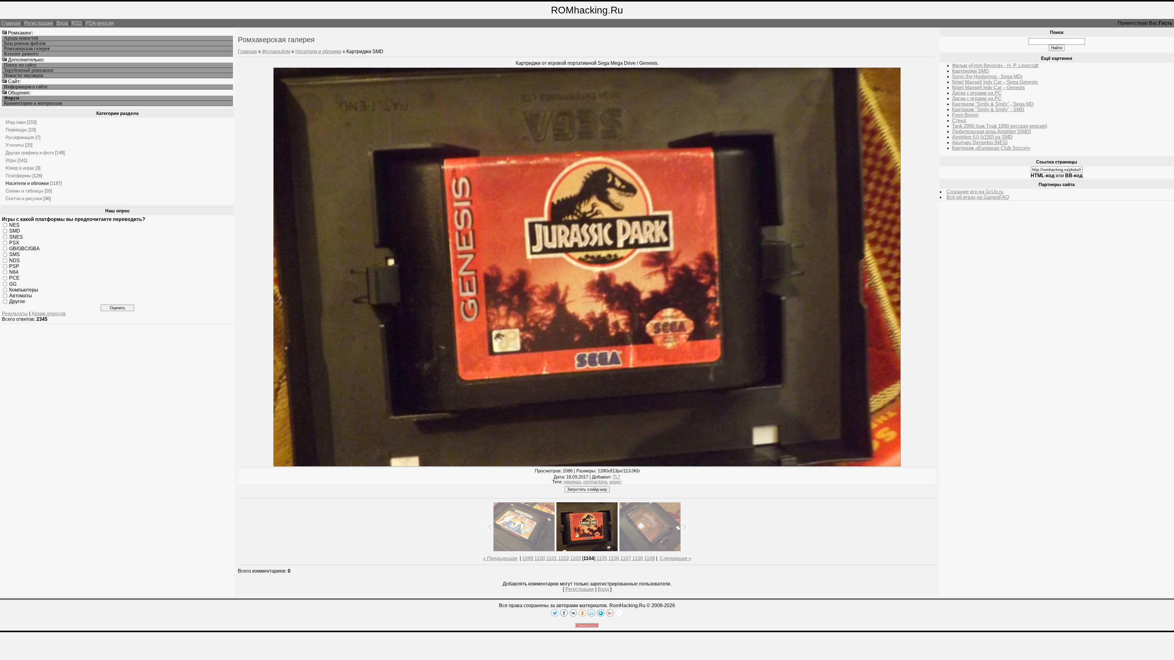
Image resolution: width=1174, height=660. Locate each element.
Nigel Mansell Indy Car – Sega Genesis (995, 82)
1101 (551, 558)
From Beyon (965, 115)
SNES (16, 236)
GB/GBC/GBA (24, 248)
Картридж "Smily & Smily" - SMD (988, 109)
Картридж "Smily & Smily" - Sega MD (993, 104)
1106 (613, 558)
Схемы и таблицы (24, 190)
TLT (616, 477)
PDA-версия (100, 23)
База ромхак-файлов (25, 43)
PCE (14, 277)
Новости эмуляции (23, 75)
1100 (539, 558)
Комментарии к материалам (33, 103)
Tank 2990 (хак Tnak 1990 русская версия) (999, 126)
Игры (11, 160)
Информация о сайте (25, 86)
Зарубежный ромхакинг (29, 70)
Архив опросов (48, 313)
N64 (13, 272)
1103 (575, 558)
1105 (601, 558)
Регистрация (38, 23)
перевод (572, 481)
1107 (625, 558)
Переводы (16, 129)
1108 (637, 558)
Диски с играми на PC (977, 93)
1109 (649, 558)
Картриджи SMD (970, 71)
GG (13, 283)
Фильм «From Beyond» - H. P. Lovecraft (995, 65)
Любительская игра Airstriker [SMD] (991, 131)
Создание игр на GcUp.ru (975, 191)
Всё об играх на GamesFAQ (978, 197)
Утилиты (15, 145)
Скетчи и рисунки (24, 198)
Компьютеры (23, 289)
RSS (77, 23)
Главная (11, 23)
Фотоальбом (276, 51)
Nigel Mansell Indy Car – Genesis (988, 87)
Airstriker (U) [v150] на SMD (982, 137)
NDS (14, 260)
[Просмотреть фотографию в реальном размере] (587, 465)
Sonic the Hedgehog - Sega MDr (987, 76)
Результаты (15, 313)
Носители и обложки (27, 183)
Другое (17, 301)
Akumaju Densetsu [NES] (979, 142)
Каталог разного (21, 53)
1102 (563, 558)
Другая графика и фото (30, 152)
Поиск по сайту (20, 65)
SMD (14, 230)
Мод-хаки (16, 122)
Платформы (18, 175)
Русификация (20, 137)
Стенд (959, 120)
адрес (615, 481)
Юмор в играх (20, 167)
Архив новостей (21, 38)
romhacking (595, 481)
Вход (62, 23)
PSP (14, 266)
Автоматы (20, 295)
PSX (14, 242)
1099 (527, 558)
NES (14, 225)
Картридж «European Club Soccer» (991, 148)
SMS (14, 254)
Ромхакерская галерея (27, 48)
